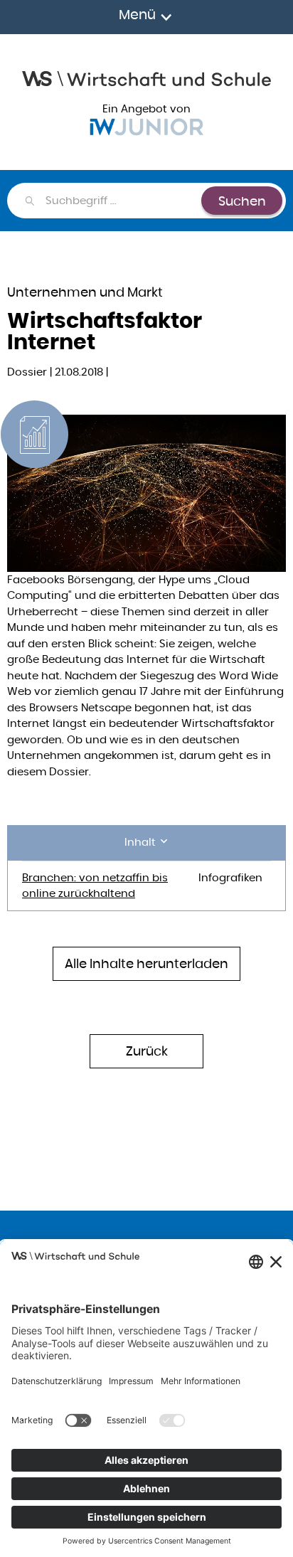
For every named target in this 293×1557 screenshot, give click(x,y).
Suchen (242, 201)
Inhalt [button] (141, 841)
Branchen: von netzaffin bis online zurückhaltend (95, 885)
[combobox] (122, 201)
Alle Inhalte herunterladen (146, 963)
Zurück (147, 1051)
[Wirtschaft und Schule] (146, 77)
